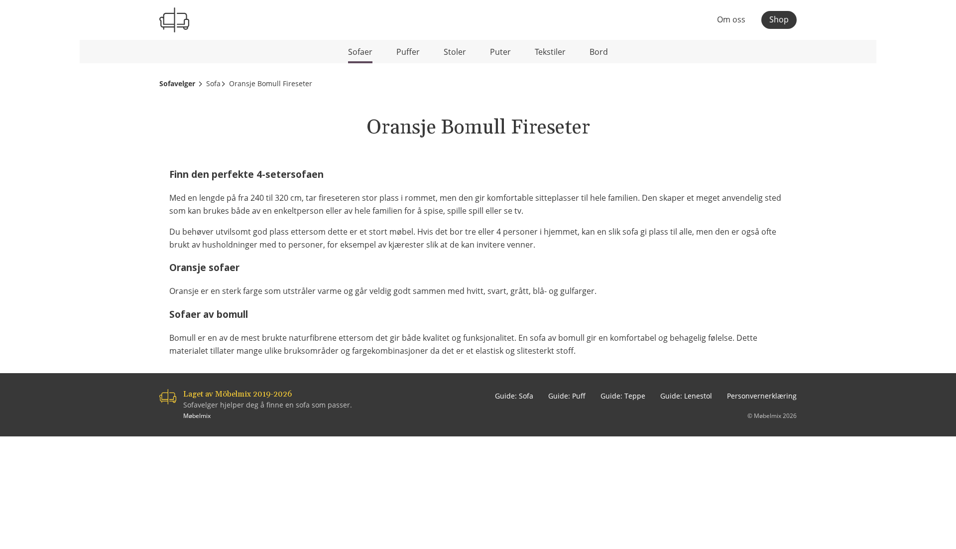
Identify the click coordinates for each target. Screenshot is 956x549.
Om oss (731, 20)
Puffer (408, 51)
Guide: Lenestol (686, 396)
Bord (599, 51)
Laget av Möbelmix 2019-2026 (237, 394)
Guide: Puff (567, 396)
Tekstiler (550, 51)
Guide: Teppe (622, 396)
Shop (779, 19)
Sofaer (360, 51)
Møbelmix (197, 416)
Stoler (455, 51)
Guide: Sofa (514, 396)
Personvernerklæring (762, 396)
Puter (500, 51)
